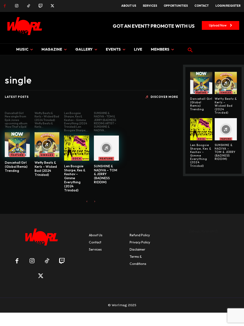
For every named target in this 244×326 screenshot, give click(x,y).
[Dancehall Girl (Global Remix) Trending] (17, 144)
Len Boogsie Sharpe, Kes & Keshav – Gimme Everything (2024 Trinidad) (75, 178)
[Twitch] (40, 6)
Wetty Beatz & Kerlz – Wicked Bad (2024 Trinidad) (46, 168)
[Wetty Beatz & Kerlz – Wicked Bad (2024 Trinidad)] (47, 144)
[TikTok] (28, 6)
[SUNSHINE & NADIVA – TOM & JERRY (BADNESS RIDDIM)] (106, 148)
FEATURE (17, 155)
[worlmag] (24, 28)
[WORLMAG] (40, 238)
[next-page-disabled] (94, 201)
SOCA (76, 158)
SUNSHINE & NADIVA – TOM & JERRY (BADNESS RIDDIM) (105, 174)
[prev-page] (87, 201)
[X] (52, 6)
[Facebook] (5, 6)
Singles (47, 155)
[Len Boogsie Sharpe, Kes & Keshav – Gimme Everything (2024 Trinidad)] (76, 148)
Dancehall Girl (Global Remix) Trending (16, 166)
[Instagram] (16, 6)
